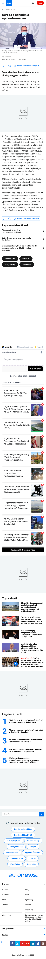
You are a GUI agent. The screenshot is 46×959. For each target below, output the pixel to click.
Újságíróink (6, 915)
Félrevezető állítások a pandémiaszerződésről (11, 231)
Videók (4, 910)
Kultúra (28, 905)
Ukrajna (33, 847)
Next (4, 900)
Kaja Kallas (15, 864)
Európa (5, 889)
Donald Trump (33, 841)
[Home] (2, 9)
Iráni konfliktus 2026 (23, 835)
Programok (29, 910)
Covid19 (25, 259)
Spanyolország (16, 847)
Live (40, 3)
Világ (14, 9)
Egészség (29, 900)
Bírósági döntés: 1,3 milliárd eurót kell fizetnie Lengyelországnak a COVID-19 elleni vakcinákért (20, 248)
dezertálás (31, 864)
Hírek (8, 9)
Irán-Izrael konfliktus (23, 829)
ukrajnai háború (13, 841)
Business (5, 895)
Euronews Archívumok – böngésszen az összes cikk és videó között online (34, 918)
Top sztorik (10, 598)
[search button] (41, 814)
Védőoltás (26, 264)
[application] (23, 36)
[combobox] (23, 814)
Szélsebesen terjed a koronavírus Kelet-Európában (18, 239)
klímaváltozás (12, 853)
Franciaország (17, 858)
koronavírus (10, 259)
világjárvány (10, 264)
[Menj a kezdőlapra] (9, 3)
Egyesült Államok (32, 853)
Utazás (33, 858)
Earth (27, 895)
